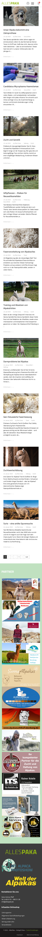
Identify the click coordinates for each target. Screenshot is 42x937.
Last (26, 557)
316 (19, 557)
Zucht (34, 90)
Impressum (20, 935)
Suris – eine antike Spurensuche (18, 523)
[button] (32, 3)
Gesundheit (27, 36)
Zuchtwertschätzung (12, 470)
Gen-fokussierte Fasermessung (17, 417)
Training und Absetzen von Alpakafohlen (15, 306)
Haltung (26, 143)
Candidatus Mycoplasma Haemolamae (20, 86)
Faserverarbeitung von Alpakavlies (19, 251)
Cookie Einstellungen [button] (32, 930)
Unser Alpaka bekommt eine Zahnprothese (16, 31)
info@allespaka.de (7, 902)
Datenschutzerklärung (33, 935)
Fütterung (26, 200)
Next (22, 557)
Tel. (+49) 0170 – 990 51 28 (10, 899)
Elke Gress (18, 36)
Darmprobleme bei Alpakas (15, 361)
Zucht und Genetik (11, 139)
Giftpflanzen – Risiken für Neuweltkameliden (15, 194)
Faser (25, 255)
